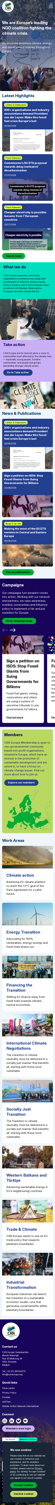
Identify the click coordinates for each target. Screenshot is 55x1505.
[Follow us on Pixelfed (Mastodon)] (18, 1420)
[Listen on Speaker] (25, 1420)
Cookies (6, 1397)
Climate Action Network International (20, 1406)
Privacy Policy (9, 1392)
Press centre (8, 1388)
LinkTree (6, 1401)
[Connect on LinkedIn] (11, 1420)
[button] (13, 256)
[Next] (12, 630)
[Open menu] (51, 6)
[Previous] (5, 630)
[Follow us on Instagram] (4, 1420)
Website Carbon (28, 1439)
